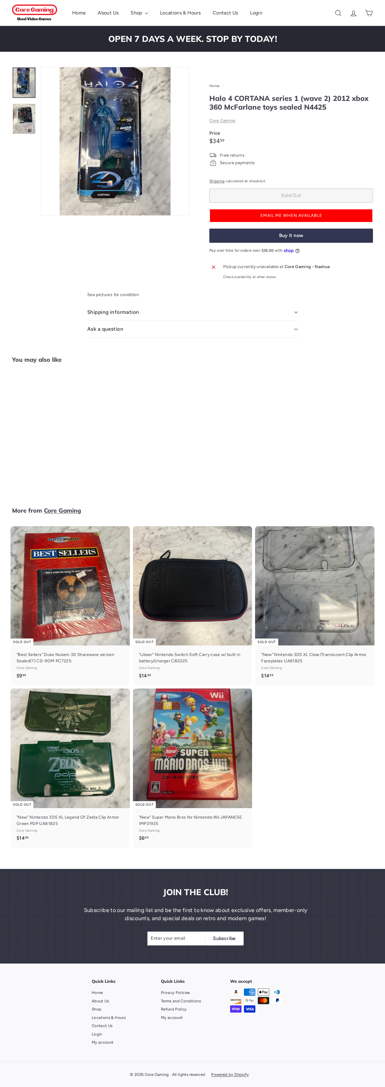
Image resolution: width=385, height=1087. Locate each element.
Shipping (217, 181)
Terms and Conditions (181, 1001)
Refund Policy (174, 1009)
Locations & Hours (180, 13)
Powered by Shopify (230, 1074)
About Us (108, 13)
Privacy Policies (175, 992)
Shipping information (113, 312)
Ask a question (105, 329)
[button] (291, 216)
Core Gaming (222, 120)
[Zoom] (115, 141)
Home (79, 13)
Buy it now (291, 235)
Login (256, 13)
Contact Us (225, 13)
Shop (137, 13)
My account (103, 1042)
